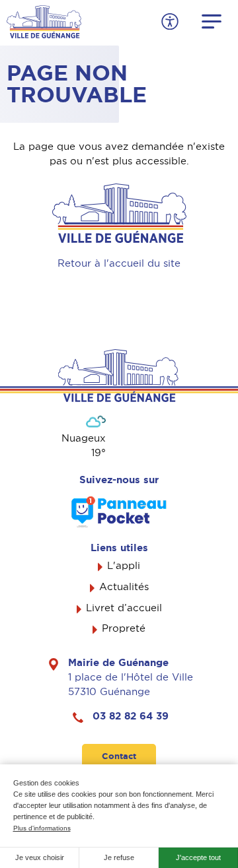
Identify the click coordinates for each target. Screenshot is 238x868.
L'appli (123, 566)
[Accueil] (44, 20)
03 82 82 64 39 (131, 716)
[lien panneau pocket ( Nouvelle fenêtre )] (119, 512)
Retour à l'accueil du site (119, 263)
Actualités (124, 587)
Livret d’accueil (124, 608)
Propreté (123, 628)
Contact (119, 756)
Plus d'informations (42, 828)
